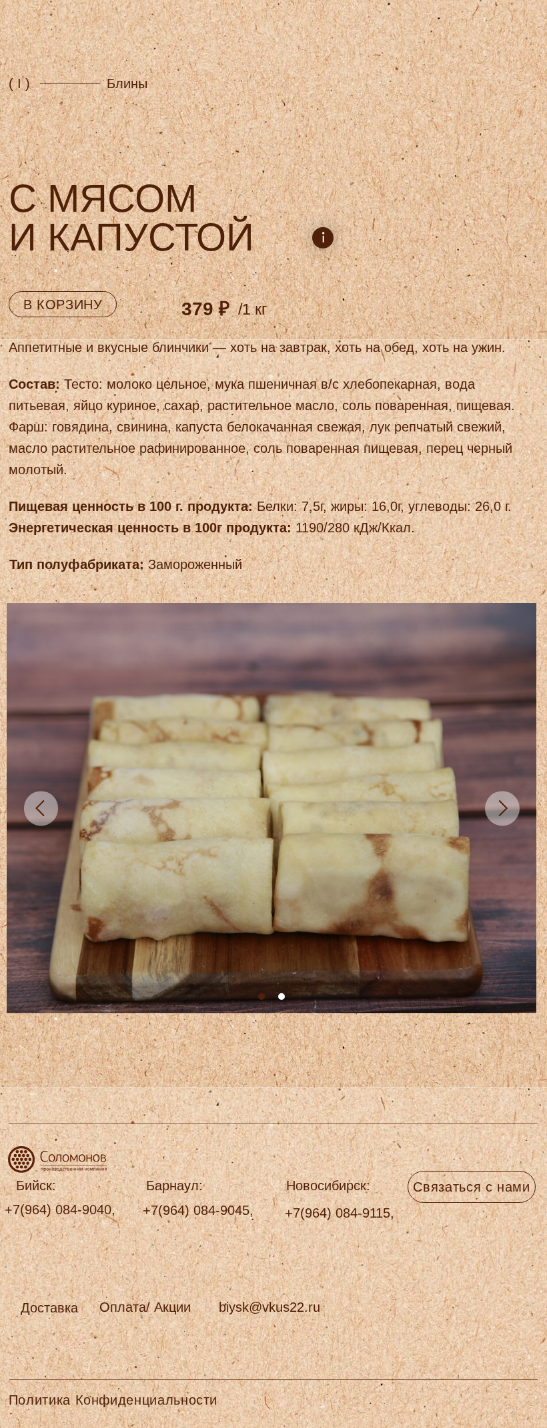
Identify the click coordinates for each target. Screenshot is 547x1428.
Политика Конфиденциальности (113, 1399)
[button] (49, 1307)
